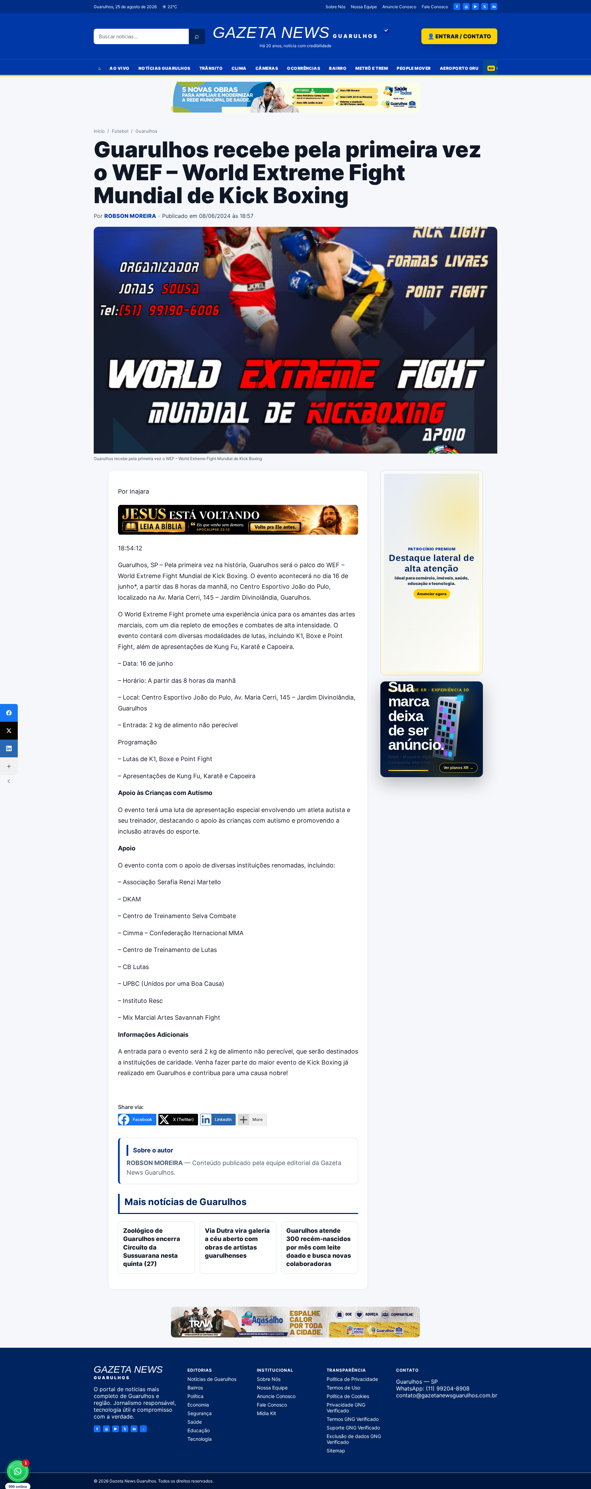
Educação (198, 1430)
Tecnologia (199, 1439)
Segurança (199, 1413)
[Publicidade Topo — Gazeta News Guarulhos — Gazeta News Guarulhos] (295, 97)
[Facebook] (9, 713)
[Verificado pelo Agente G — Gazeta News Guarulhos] (386, 30)
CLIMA (239, 68)
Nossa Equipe (364, 6)
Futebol (120, 131)
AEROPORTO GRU (459, 68)
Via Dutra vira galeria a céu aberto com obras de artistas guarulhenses (237, 1243)
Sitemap (336, 1450)
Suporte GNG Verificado (353, 1428)
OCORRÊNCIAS (303, 68)
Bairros (195, 1387)
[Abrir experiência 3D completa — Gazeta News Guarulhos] (432, 729)
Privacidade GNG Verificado (346, 1407)
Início (99, 131)
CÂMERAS (266, 68)
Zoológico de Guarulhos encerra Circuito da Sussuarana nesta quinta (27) (151, 1247)
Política (195, 1396)
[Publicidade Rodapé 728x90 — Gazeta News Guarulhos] (295, 1322)
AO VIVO (119, 68)
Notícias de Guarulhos (211, 1379)
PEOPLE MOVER (414, 68)
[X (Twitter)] (9, 731)
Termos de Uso (343, 1387)
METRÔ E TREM (371, 68)
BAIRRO (337, 68)
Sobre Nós (335, 6)
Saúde (194, 1422)
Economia (198, 1405)
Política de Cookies (348, 1396)
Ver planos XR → (458, 768)
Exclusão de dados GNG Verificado (354, 1439)
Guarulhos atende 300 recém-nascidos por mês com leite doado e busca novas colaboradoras (318, 1247)
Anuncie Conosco (399, 6)
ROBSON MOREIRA (130, 215)
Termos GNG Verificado (353, 1419)
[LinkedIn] (9, 748)
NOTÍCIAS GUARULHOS (165, 68)
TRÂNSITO (211, 68)
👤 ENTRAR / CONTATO (459, 36)
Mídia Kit (266, 1413)
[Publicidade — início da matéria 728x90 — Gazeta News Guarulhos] (238, 520)
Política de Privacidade (352, 1379)
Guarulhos (146, 131)
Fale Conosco (435, 6)
